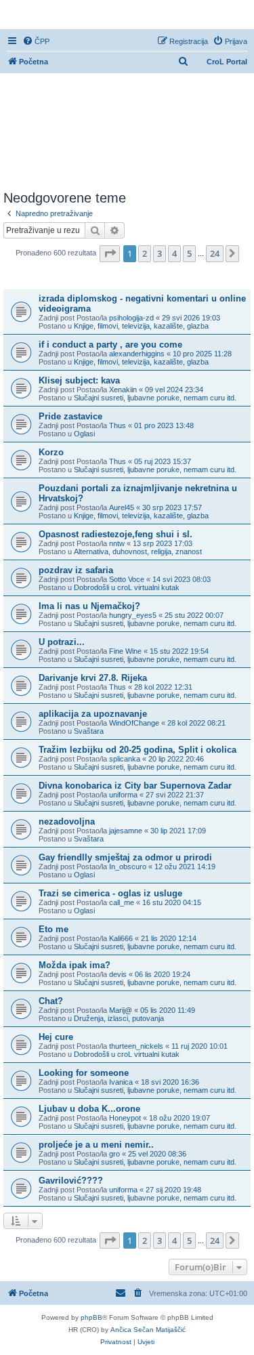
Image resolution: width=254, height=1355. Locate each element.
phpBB (91, 1317)
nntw (117, 543)
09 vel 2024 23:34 (174, 389)
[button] (110, 253)
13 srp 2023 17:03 (162, 543)
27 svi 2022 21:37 (175, 795)
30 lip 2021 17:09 (178, 831)
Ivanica (121, 1082)
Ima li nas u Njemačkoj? (89, 606)
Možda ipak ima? (74, 965)
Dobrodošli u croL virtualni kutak (126, 587)
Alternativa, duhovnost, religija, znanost (138, 551)
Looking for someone (84, 1073)
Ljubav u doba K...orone (89, 1109)
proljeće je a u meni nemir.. (96, 1145)
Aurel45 (121, 507)
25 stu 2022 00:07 (194, 615)
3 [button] (159, 253)
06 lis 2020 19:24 (162, 974)
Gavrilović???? (71, 1180)
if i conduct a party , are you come (110, 344)
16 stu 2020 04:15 (171, 902)
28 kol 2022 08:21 (196, 723)
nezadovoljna (67, 821)
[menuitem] (35, 41)
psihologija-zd (131, 318)
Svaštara (89, 731)
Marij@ (120, 1010)
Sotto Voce (126, 579)
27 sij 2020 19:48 (173, 1190)
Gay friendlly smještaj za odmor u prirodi (125, 857)
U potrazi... (62, 642)
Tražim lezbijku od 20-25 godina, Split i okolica (137, 750)
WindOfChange (134, 723)
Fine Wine (125, 651)
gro (114, 1154)
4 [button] (174, 253)
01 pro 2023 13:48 (164, 425)
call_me (121, 902)
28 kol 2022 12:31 (163, 687)
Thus (117, 425)
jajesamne (125, 831)
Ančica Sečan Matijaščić (148, 1329)
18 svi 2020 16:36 (170, 1082)
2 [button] (144, 253)
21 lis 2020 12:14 (168, 938)
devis (118, 974)
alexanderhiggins (137, 354)
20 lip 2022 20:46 (176, 759)
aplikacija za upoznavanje (93, 714)
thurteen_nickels (136, 1046)
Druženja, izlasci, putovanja (119, 1018)
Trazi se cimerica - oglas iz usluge (110, 893)
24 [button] (214, 253)
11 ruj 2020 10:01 (199, 1046)
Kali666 (121, 938)
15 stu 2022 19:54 (179, 651)
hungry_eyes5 (132, 615)
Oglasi (84, 434)
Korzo (51, 452)
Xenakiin (123, 389)
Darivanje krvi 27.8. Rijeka (93, 678)
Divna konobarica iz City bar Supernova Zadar (135, 785)
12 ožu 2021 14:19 (184, 866)
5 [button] (189, 253)
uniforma (123, 795)
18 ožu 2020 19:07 (179, 1118)
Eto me (53, 929)
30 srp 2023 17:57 (172, 507)
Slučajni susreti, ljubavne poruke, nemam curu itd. (155, 398)
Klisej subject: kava (79, 380)
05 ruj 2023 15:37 (162, 461)
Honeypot (125, 1118)
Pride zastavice (70, 416)
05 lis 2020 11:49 (167, 1010)
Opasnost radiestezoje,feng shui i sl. (115, 534)
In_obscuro (127, 866)
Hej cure (56, 1037)
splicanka (124, 759)
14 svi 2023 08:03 (181, 579)
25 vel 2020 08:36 (157, 1154)
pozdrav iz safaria (76, 570)
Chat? (51, 1001)
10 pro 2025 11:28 (202, 354)
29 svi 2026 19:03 (191, 318)
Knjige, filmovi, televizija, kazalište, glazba (141, 326)
